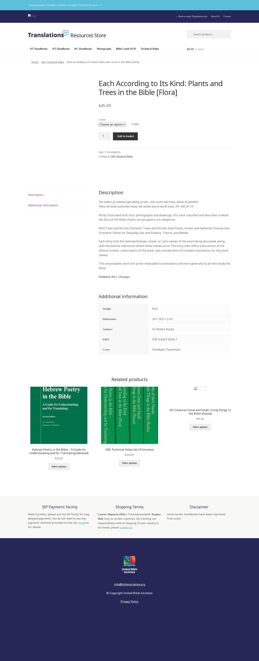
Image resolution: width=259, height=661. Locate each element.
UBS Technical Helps (52, 62)
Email (82, 522)
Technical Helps (150, 48)
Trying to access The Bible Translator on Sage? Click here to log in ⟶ (64, 5)
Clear (135, 124)
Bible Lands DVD (126, 48)
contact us (126, 527)
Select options (59, 466)
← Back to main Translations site (191, 16)
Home (34, 62)
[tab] (59, 195)
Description (36, 195)
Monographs (104, 48)
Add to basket (125, 136)
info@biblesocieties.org (129, 584)
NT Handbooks (61, 48)
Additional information (43, 205)
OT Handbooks (39, 48)
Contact (227, 16)
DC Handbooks (83, 48)
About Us (215, 16)
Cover (102, 119)
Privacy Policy (129, 601)
